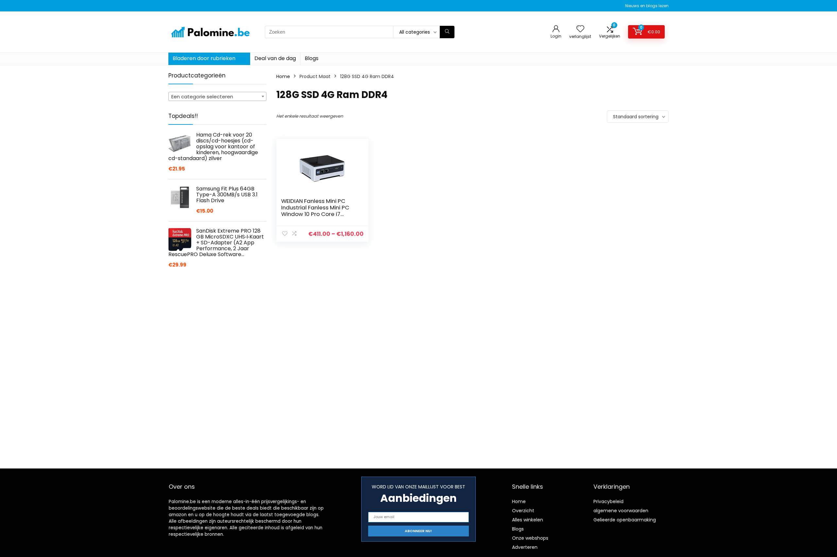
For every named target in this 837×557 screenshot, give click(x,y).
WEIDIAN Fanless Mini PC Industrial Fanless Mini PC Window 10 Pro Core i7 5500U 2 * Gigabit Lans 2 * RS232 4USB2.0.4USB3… (316, 214)
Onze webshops (530, 538)
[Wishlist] (580, 29)
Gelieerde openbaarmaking (624, 519)
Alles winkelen (527, 519)
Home (283, 76)
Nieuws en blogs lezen (647, 5)
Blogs (311, 58)
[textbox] (217, 96)
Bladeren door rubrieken (204, 58)
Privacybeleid (608, 501)
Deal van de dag (275, 58)
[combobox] (217, 96)
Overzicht (523, 510)
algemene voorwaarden (620, 510)
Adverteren (525, 547)
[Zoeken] (447, 32)
